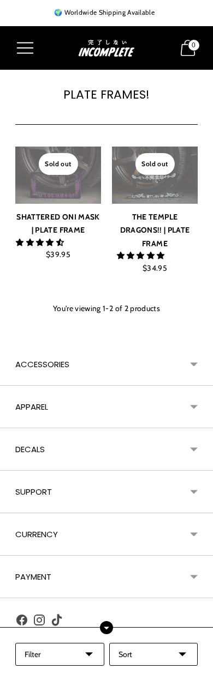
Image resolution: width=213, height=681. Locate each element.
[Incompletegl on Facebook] (21, 622)
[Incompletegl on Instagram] (39, 622)
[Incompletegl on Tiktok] (56, 622)
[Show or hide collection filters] (106, 628)
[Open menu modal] (25, 48)
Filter (32, 654)
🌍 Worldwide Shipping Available (104, 12)
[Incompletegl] (106, 48)
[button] (41, 242)
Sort (125, 654)
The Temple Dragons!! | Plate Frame (155, 230)
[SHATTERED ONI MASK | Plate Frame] (58, 175)
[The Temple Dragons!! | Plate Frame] (155, 175)
